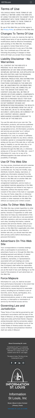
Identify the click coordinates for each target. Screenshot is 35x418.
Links (19, 403)
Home (9, 403)
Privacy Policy (8, 29)
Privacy (15, 405)
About (14, 403)
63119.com (6, 2)
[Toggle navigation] (31, 2)
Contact (24, 403)
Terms (21, 405)
